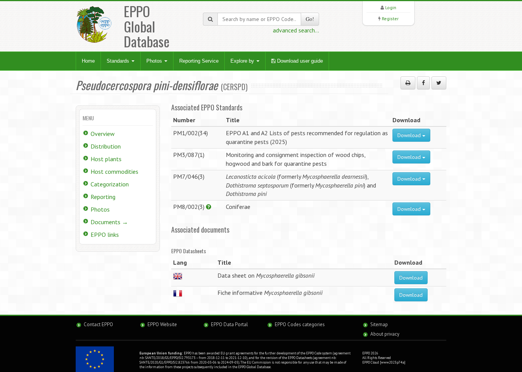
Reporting (103, 197)
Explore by (243, 61)
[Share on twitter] (438, 82)
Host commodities (114, 171)
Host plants (106, 159)
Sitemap (379, 324)
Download (409, 135)
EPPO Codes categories (300, 324)
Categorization (110, 184)
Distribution (106, 146)
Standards (119, 61)
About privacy (384, 334)
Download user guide (299, 61)
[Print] (407, 82)
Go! (310, 19)
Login (390, 7)
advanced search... (296, 30)
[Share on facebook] (423, 82)
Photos (155, 61)
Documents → (109, 222)
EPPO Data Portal (229, 324)
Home (88, 61)
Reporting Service (199, 61)
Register (390, 18)
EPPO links (105, 234)
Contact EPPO (98, 324)
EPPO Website (162, 324)
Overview (103, 133)
